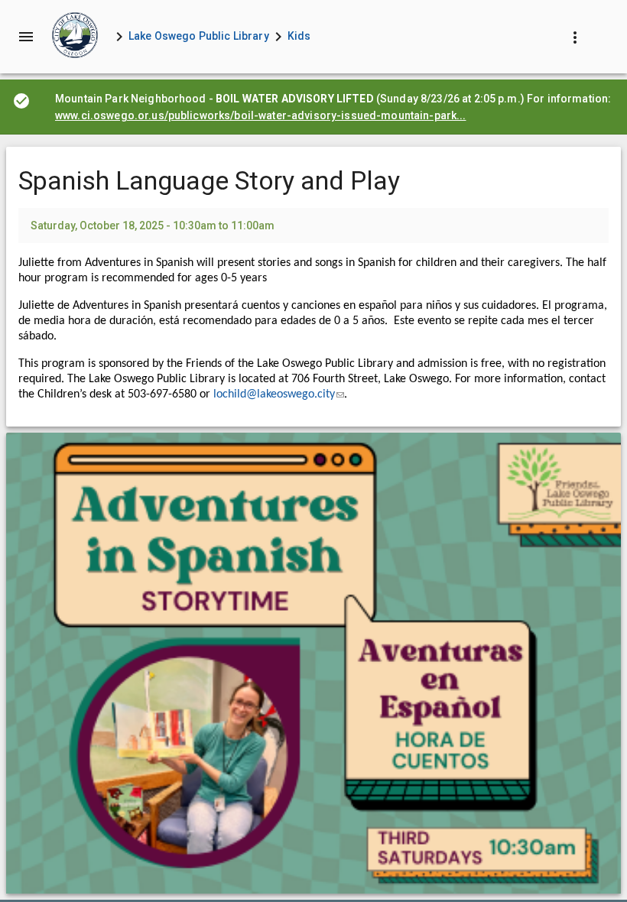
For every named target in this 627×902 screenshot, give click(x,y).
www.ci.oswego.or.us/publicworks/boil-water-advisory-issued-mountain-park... (260, 115)
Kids (299, 36)
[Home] (75, 36)
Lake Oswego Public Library (198, 36)
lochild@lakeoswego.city (278, 394)
